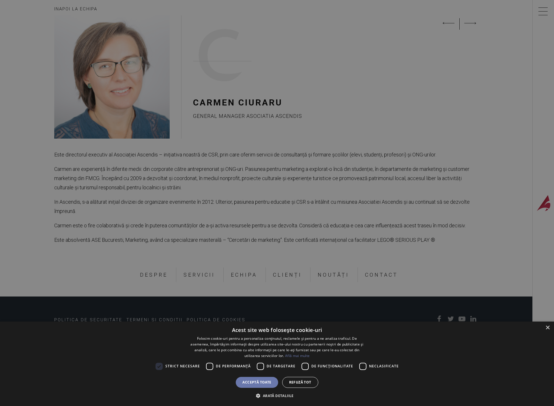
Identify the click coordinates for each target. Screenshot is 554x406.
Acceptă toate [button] (256, 382)
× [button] (547, 328)
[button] (276, 395)
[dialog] (277, 364)
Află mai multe (297, 355)
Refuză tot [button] (300, 382)
